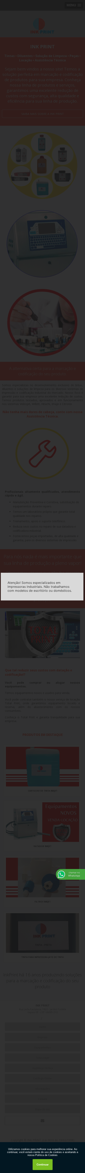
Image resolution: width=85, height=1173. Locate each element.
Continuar (43, 1164)
